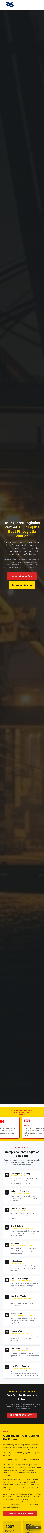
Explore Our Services (22, 585)
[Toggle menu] (39, 5)
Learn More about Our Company (20, 1513)
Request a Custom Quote (22, 576)
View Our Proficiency (21, 1415)
